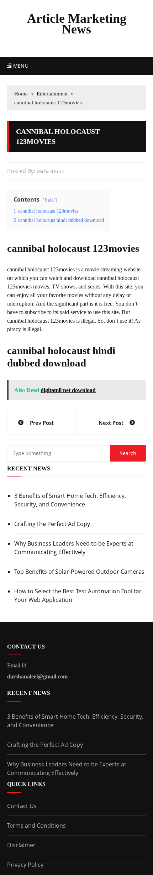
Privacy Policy (25, 865)
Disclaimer (21, 845)
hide (49, 200)
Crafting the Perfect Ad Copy (52, 524)
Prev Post (42, 422)
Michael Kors (50, 171)
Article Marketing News (76, 23)
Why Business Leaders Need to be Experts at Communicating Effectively (73, 548)
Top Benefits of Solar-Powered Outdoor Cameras (79, 571)
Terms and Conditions (36, 825)
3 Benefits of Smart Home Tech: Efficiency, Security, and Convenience (70, 500)
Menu (19, 65)
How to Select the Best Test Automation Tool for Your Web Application (78, 595)
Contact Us (22, 806)
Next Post (111, 422)
